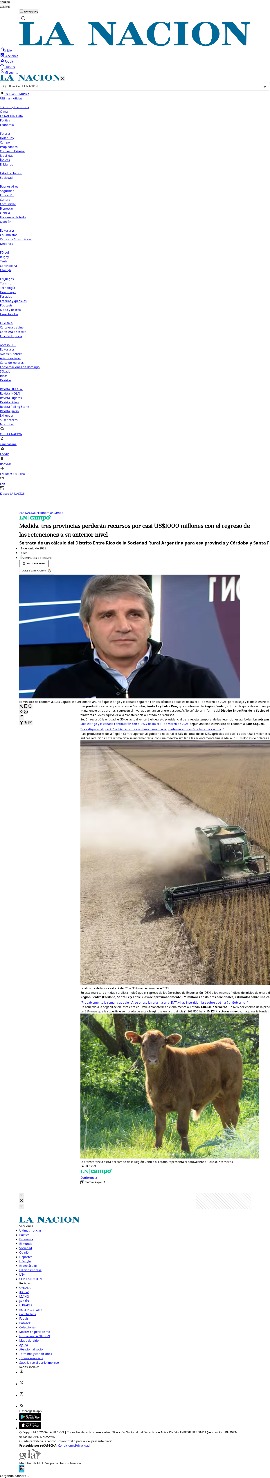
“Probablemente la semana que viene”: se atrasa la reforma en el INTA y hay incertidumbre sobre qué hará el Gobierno (162, 1003)
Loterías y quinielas (13, 301)
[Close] (21, 1195)
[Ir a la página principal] (135, 45)
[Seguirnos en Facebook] (21, 1372)
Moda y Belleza (10, 310)
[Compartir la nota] (21, 711)
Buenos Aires (9, 186)
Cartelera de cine (12, 327)
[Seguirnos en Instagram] (21, 1395)
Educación (7, 195)
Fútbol (4, 252)
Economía (44, 513)
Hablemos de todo (13, 217)
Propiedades (9, 147)
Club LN (9, 67)
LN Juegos (7, 279)
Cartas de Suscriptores (16, 239)
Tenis (3, 261)
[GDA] (30, 1459)
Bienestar (6, 208)
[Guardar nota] (26, 706)
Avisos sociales (10, 358)
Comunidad (8, 204)
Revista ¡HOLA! (10, 393)
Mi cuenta (11, 72)
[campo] (35, 520)
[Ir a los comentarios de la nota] (30, 706)
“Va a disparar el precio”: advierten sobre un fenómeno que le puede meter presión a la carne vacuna (150, 729)
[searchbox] (133, 86)
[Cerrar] (62, 78)
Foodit (8, 61)
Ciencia (5, 213)
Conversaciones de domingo (20, 367)
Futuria (5, 134)
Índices (5, 160)
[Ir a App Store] (30, 1428)
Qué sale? (6, 323)
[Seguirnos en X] (21, 1384)
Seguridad (7, 191)
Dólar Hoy (7, 138)
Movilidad (7, 156)
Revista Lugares (11, 398)
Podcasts (6, 305)
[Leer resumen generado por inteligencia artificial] (21, 706)
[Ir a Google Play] (30, 1419)
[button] (135, 285)
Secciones (11, 56)
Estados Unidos (11, 173)
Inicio (8, 50)
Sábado (5, 371)
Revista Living (9, 402)
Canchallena (8, 266)
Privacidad (82, 1445)
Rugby (4, 257)
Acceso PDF (8, 345)
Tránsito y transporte (14, 107)
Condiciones (66, 1445)
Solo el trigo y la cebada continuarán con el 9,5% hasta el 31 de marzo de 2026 (134, 724)
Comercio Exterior (12, 151)
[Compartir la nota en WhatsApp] (26, 711)
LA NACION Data (11, 116)
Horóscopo (8, 292)
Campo (5, 142)
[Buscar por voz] (264, 86)
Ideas (4, 376)
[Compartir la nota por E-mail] (30, 722)
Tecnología (7, 288)
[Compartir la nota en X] (26, 722)
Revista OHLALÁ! (11, 389)
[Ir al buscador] (23, 18)
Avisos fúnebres (11, 354)
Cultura (5, 200)
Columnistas (8, 235)
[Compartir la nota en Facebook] (21, 722)
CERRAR (5, 2)
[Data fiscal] (21, 1471)
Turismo (5, 283)
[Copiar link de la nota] (21, 717)
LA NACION (27, 513)
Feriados (6, 297)
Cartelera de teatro (13, 332)
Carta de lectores (12, 363)
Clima (4, 112)
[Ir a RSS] (21, 1407)
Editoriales (7, 230)
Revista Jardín (9, 411)
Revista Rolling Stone (14, 407)
